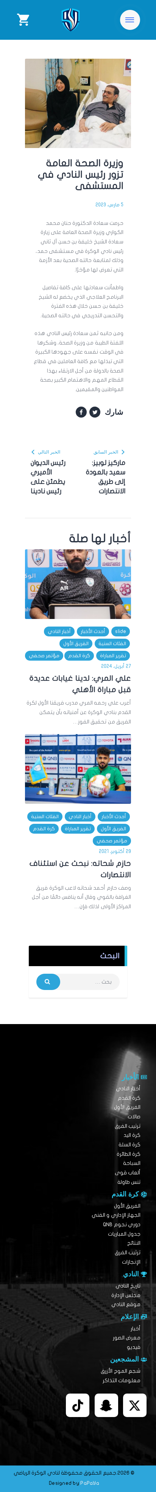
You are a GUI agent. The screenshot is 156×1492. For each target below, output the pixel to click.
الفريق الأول (76, 643)
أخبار (135, 1328)
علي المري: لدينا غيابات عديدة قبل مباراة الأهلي (80, 684)
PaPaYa (89, 1483)
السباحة (131, 1163)
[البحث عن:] (78, 982)
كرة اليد (131, 1135)
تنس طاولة (128, 1182)
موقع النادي (125, 1304)
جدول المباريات (124, 1234)
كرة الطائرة (128, 1154)
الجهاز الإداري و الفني (116, 1215)
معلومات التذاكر (121, 1380)
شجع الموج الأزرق (120, 1371)
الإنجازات (131, 1262)
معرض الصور (126, 1338)
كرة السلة (129, 1144)
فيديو (133, 1347)
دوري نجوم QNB (121, 1224)
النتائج (133, 1243)
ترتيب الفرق (127, 1126)
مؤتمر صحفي (44, 655)
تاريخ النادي (127, 1286)
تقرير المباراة (113, 655)
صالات (134, 1116)
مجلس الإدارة (125, 1295)
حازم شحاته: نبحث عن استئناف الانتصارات (80, 869)
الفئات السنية (112, 643)
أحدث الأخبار (93, 631)
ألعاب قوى (127, 1173)
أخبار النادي (59, 631)
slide (120, 631)
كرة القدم (79, 655)
